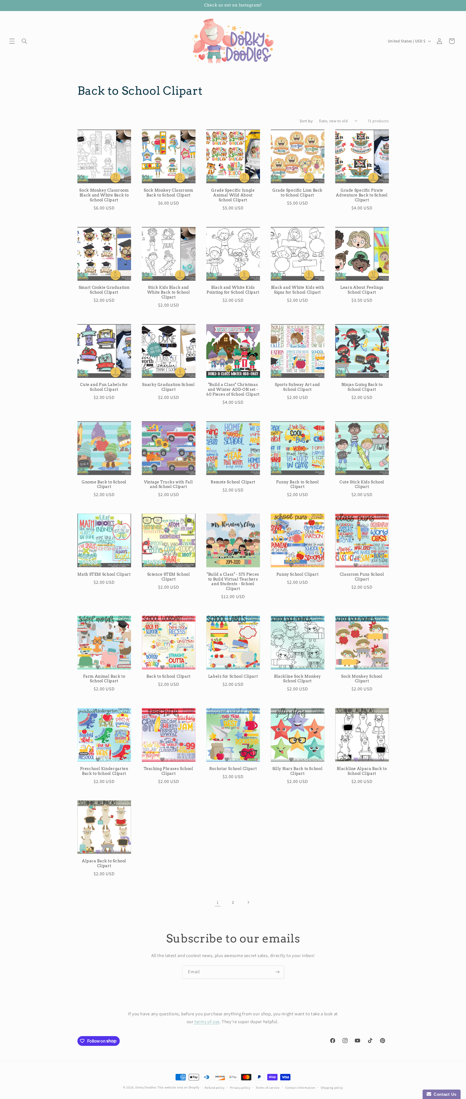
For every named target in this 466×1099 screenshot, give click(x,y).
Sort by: (306, 120)
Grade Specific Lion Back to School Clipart (297, 192)
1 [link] (218, 902)
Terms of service (268, 1088)
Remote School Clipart (233, 482)
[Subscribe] (277, 972)
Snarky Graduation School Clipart (168, 387)
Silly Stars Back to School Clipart (297, 771)
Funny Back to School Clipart (297, 484)
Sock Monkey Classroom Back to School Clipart (168, 192)
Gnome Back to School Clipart (104, 484)
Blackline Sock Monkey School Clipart (297, 678)
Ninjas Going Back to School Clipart (362, 387)
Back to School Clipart (168, 676)
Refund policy (215, 1088)
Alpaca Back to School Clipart (104, 863)
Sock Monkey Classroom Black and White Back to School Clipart (104, 195)
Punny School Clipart (297, 574)
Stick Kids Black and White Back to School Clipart (168, 292)
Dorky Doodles (146, 1087)
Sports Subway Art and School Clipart (297, 387)
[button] (12, 41)
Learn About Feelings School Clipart (361, 289)
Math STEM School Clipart (104, 574)
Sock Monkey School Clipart (361, 678)
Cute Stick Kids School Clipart (362, 484)
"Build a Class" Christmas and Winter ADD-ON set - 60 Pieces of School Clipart (233, 389)
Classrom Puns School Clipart (362, 576)
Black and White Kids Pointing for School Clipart (233, 289)
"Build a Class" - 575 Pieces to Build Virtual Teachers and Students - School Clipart (233, 581)
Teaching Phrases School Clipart (168, 771)
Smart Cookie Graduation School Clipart (104, 289)
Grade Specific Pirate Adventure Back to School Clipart (362, 195)
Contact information (300, 1088)
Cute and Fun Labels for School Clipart (104, 387)
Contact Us (444, 1094)
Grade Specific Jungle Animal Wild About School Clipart (233, 195)
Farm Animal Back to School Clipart (104, 678)
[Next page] (248, 902)
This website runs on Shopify (178, 1087)
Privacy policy (240, 1088)
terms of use (207, 1022)
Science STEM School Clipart (168, 576)
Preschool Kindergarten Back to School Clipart (104, 771)
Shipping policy (332, 1088)
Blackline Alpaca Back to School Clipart (362, 771)
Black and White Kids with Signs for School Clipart (297, 289)
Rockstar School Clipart (233, 768)
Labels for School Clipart (233, 676)
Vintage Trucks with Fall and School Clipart (168, 484)
